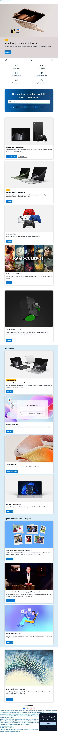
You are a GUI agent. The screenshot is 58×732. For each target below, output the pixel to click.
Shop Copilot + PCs (11, 156)
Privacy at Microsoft (13, 724)
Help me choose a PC (17, 107)
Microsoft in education (31, 714)
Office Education (24, 716)
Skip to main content (5, 1)
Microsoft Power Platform (18, 722)
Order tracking (3, 714)
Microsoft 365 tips (28, 107)
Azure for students (9, 717)
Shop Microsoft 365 (10, 52)
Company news (4, 724)
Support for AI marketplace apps (32, 721)
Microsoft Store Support (46, 712)
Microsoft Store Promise (19, 714)
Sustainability (26, 724)
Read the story (10, 600)
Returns (55, 712)
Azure (17, 719)
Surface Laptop (10, 710)
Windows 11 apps (18, 712)
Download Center (35, 712)
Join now (9, 282)
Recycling (10, 714)
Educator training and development (37, 716)
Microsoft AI (3, 719)
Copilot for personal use (44, 710)
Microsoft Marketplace (6, 722)
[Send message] (48, 101)
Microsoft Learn (19, 721)
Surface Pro (3, 710)
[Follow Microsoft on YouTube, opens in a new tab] (31, 709)
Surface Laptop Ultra (19, 710)
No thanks (48, 727)
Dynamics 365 (22, 719)
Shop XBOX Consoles (22, 156)
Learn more (10, 391)
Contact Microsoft (17, 729)
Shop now (9, 201)
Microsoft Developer (10, 721)
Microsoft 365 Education (13, 716)
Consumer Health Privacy (6, 729)
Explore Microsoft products (7, 712)
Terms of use (38, 729)
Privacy (24, 729)
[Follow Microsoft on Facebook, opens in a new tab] (24, 709)
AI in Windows (53, 710)
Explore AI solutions (12, 471)
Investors (20, 724)
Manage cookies (30, 729)
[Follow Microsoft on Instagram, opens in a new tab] (34, 709)
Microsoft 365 (29, 719)
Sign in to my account (41, 107)
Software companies (30, 722)
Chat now (48, 723)
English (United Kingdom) (6, 726)
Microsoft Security (11, 719)
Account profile (27, 712)
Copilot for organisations (31, 710)
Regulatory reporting (14, 731)
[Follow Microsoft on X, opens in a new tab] (27, 709)
